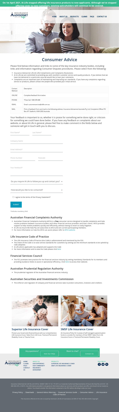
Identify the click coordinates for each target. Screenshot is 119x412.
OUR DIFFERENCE (38, 364)
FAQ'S (25, 366)
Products (74, 17)
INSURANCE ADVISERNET (37, 369)
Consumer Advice (86, 392)
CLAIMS (26, 364)
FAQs (92, 17)
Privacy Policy (17, 392)
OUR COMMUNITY (39, 366)
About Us (63, 17)
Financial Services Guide (67, 392)
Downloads (29, 392)
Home (54, 17)
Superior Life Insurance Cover (62, 364)
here (59, 249)
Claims (84, 17)
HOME (25, 361)
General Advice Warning (46, 392)
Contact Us (102, 17)
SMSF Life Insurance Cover (61, 366)
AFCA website (70, 230)
